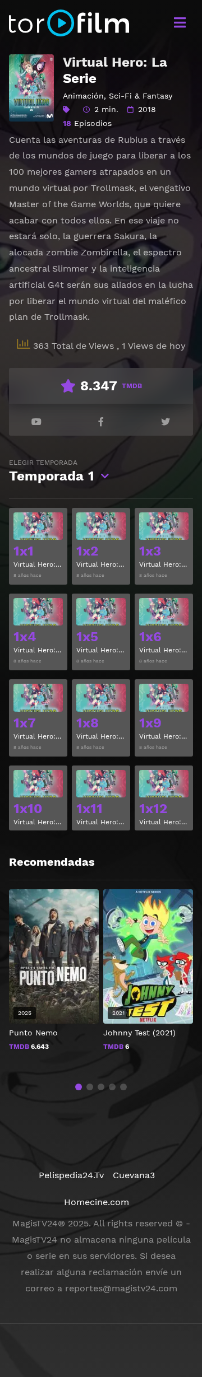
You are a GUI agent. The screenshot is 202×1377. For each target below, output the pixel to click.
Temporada (51, 471)
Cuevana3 (134, 1175)
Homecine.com (96, 1202)
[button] (78, 1087)
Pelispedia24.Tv (71, 1175)
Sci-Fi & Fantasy (140, 95)
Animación (83, 95)
